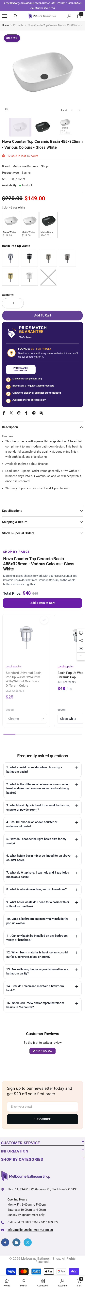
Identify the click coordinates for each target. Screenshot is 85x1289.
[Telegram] (34, 412)
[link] (23, 1282)
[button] (71, 110)
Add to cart (42, 315)
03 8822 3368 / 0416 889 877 (39, 1222)
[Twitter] (11, 412)
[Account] (69, 16)
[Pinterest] (19, 412)
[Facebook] (4, 412)
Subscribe (42, 1119)
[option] (42, 73)
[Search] (15, 16)
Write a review (42, 1051)
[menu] (4, 16)
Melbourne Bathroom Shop (30, 166)
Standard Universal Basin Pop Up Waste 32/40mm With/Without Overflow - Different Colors (24, 679)
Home (5, 25)
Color (10, 710)
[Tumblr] (26, 412)
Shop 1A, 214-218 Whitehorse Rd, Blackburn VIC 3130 (42, 1189)
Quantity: (8, 295)
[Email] (41, 412)
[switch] (44, 620)
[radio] (11, 225)
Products (18, 25)
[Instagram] (16, 1242)
